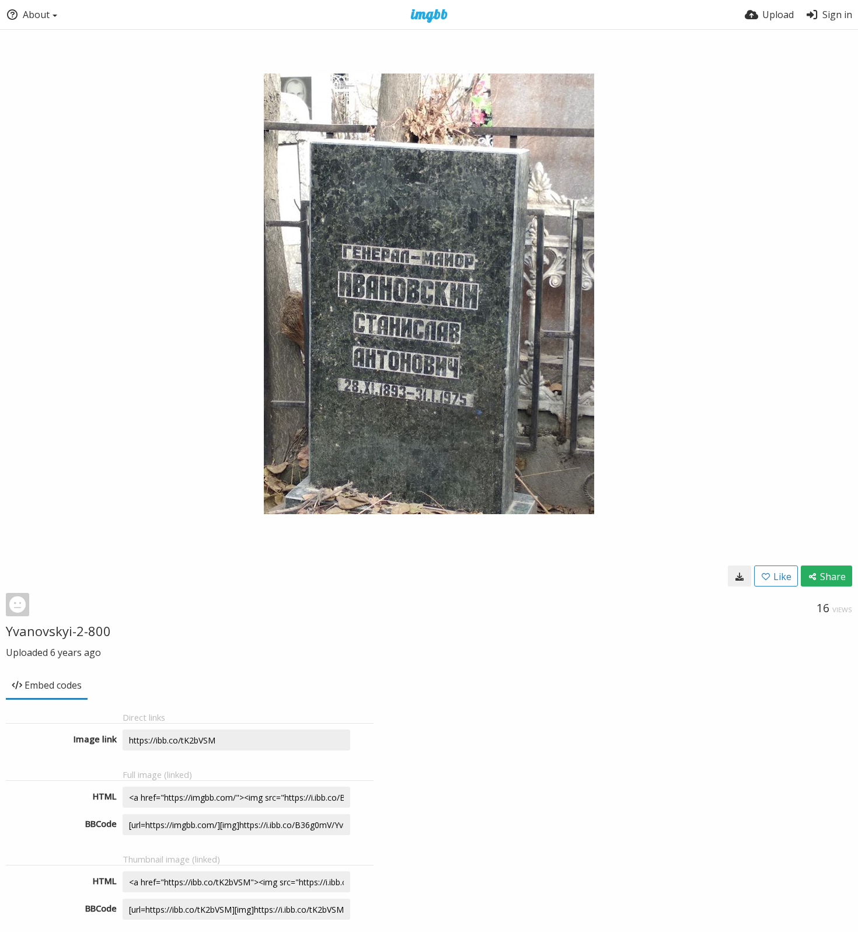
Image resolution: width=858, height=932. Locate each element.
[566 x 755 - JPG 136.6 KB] (739, 576)
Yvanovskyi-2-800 (58, 631)
